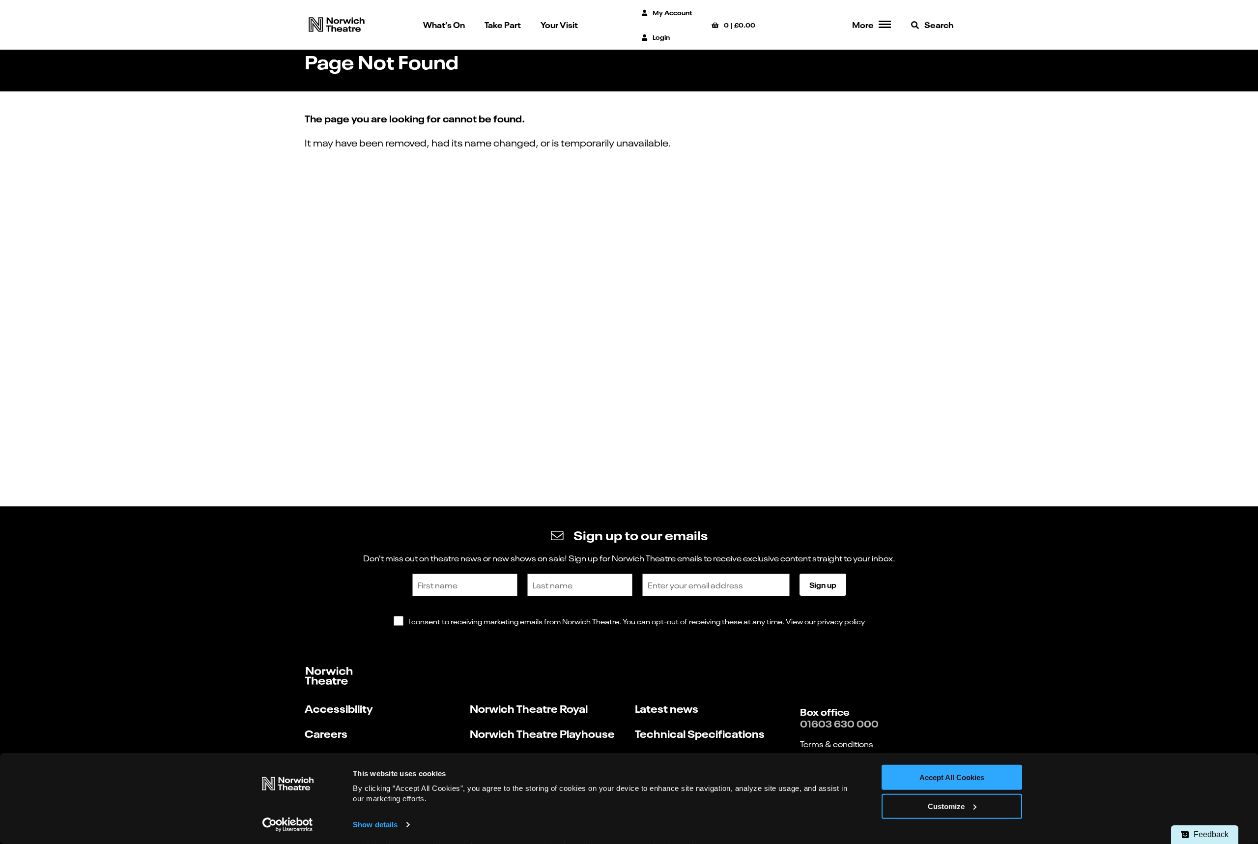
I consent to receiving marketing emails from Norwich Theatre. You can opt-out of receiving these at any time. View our (636, 621)
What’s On (444, 24)
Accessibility (339, 708)
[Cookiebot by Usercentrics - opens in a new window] (288, 824)
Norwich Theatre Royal (529, 708)
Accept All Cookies (951, 777)
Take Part (503, 24)
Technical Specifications (700, 733)
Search (938, 24)
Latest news (666, 708)
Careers (326, 733)
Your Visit (559, 24)
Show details (375, 824)
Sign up (822, 584)
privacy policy (841, 621)
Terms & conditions (836, 743)
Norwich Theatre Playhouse (542, 733)
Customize (946, 806)
